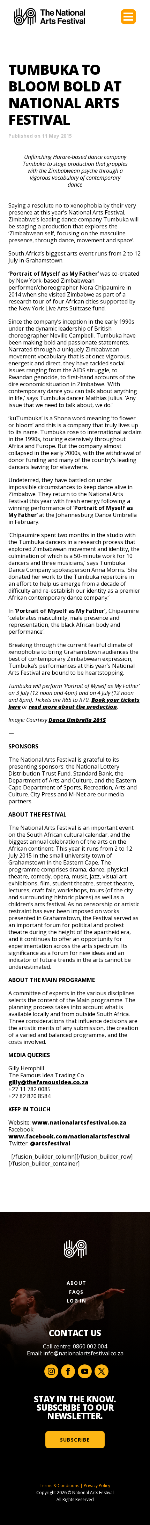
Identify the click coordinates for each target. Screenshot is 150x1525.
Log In (76, 1300)
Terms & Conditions (59, 1486)
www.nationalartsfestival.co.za (79, 1122)
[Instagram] (51, 1371)
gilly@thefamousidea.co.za (48, 1082)
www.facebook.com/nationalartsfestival (69, 1136)
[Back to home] (49, 16)
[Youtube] (85, 1371)
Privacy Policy (97, 1486)
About (77, 1283)
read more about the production (73, 707)
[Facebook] (68, 1371)
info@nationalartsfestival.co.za (83, 1353)
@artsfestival (50, 1143)
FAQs (76, 1292)
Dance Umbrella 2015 (77, 720)
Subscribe (75, 1439)
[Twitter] (101, 1371)
